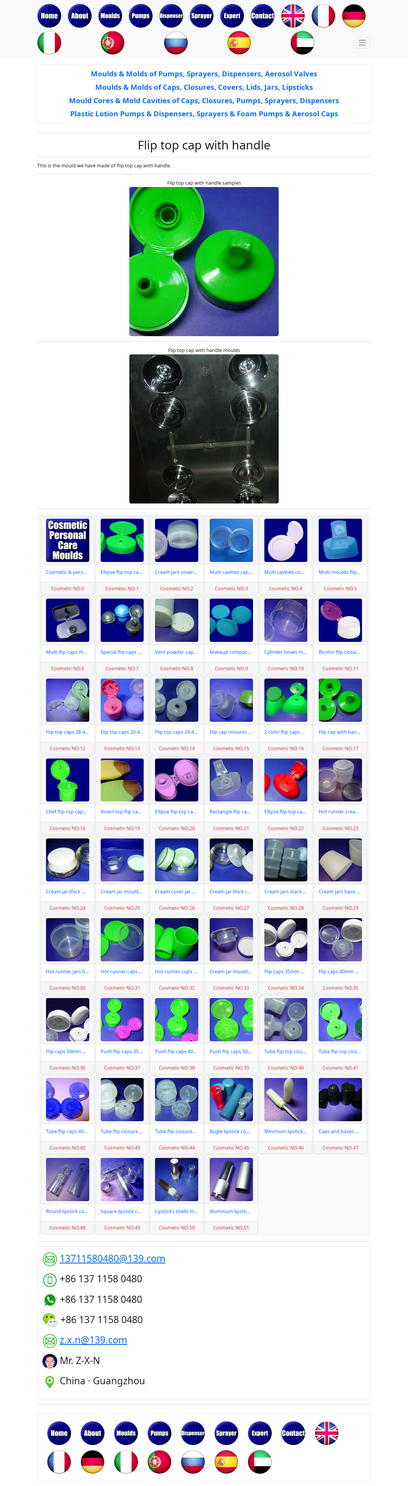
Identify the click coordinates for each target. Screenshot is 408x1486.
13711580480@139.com (112, 1258)
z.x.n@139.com (93, 1339)
